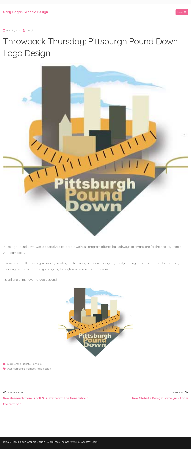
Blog (10, 363)
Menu (180, 12)
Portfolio (37, 363)
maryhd (30, 30)
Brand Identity (22, 363)
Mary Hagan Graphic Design (25, 12)
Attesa (73, 441)
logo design (44, 368)
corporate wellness (24, 368)
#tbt (9, 368)
